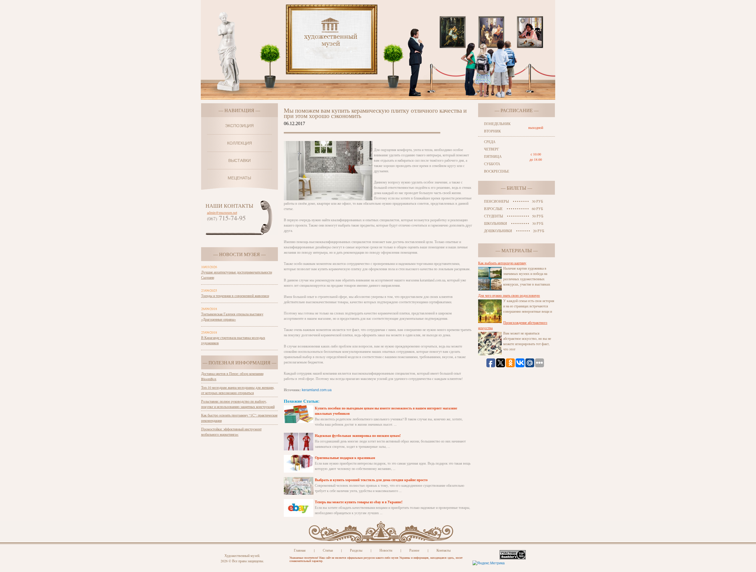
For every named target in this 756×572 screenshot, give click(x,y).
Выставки (239, 160)
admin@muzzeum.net (222, 212)
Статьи (328, 550)
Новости (385, 550)
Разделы (356, 550)
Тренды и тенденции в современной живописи (235, 295)
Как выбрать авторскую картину (502, 262)
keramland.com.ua (317, 390)
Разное (414, 550)
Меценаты (239, 178)
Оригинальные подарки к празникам (345, 457)
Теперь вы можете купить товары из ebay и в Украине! (359, 501)
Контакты (443, 550)
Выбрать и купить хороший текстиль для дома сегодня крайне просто (371, 479)
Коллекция (239, 143)
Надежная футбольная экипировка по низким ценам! (358, 435)
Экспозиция (239, 125)
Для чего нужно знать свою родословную (509, 295)
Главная (300, 550)
